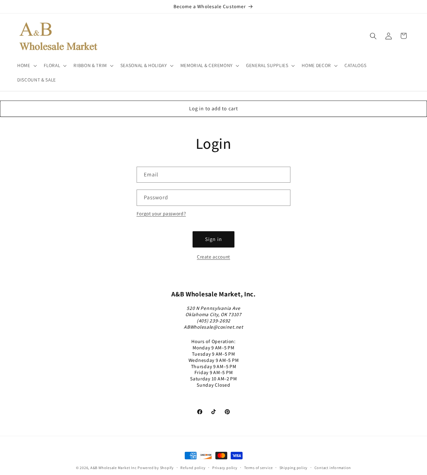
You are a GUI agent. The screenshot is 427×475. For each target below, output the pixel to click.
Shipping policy (293, 467)
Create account (213, 256)
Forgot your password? (161, 213)
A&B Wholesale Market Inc (113, 467)
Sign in (213, 239)
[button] (26, 65)
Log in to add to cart (213, 108)
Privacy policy (225, 467)
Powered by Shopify (156, 467)
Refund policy (192, 467)
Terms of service (258, 467)
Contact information (332, 467)
